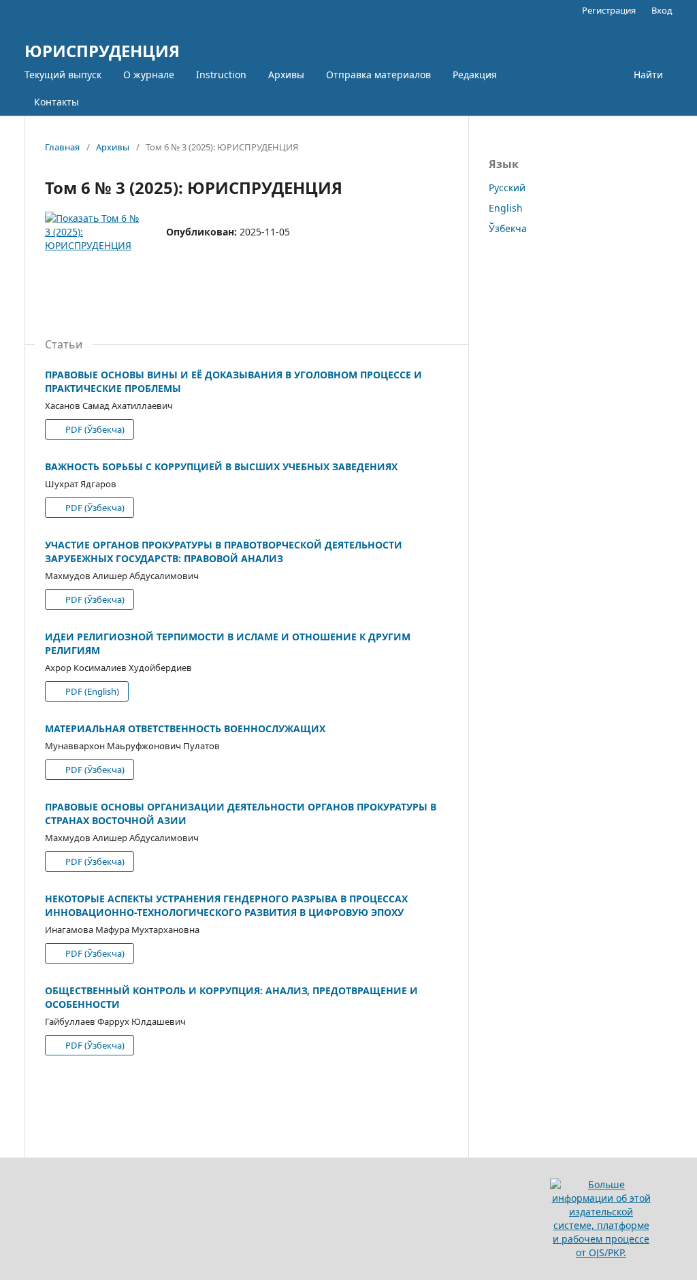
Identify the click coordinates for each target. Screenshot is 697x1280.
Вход (661, 10)
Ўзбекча (508, 228)
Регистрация (609, 10)
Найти (648, 74)
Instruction (221, 74)
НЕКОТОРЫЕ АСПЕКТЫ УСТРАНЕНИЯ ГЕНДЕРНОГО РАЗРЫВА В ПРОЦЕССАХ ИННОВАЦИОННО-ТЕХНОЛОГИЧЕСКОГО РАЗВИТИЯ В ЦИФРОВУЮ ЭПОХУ (226, 905)
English (506, 207)
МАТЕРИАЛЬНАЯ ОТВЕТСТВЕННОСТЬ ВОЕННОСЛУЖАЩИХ (185, 728)
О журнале (148, 74)
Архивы (286, 74)
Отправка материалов (378, 74)
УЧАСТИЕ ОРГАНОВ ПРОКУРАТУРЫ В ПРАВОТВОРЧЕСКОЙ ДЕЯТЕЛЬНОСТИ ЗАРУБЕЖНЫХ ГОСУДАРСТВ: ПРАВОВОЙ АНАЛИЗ (223, 551)
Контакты (56, 101)
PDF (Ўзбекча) (94, 429)
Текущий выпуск (63, 74)
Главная (62, 147)
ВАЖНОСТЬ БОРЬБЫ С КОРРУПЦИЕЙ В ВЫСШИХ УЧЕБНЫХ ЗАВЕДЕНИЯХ (221, 466)
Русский (507, 187)
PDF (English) (91, 691)
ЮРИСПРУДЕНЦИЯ (102, 50)
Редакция (475, 74)
